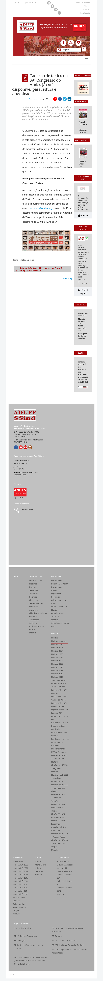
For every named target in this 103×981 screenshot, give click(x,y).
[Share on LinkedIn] (69, 99)
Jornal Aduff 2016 (20, 881)
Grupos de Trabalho (21, 923)
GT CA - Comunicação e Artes (64, 940)
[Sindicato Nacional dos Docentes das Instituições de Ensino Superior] (20, 492)
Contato (32, 629)
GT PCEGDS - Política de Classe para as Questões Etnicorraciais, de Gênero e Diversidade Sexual (30, 960)
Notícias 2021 (57, 660)
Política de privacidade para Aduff (58, 600)
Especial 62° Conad (59, 709)
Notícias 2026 (57, 644)
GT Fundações (20, 940)
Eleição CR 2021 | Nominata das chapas (59, 807)
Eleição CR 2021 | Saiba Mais (59, 822)
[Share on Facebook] (60, 99)
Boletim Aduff (19, 904)
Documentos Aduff (59, 583)
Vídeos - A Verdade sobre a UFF (65, 866)
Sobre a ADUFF (35, 576)
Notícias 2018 (57, 670)
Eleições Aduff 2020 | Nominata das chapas (59, 843)
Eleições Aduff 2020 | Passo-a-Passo (59, 835)
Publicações (18, 857)
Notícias (54, 633)
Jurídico (38, 857)
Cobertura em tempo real (60, 624)
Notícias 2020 (57, 664)
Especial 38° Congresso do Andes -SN (60, 716)
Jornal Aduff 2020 (20, 868)
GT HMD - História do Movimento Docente (28, 946)
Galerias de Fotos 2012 (64, 889)
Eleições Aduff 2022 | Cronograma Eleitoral (59, 758)
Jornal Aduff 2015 (20, 884)
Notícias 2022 (57, 657)
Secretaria (33, 590)
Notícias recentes (58, 641)
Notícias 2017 (57, 673)
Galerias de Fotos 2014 (64, 876)
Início (15, 576)
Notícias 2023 (57, 654)
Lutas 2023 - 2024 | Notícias (60, 691)
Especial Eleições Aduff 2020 (58, 829)
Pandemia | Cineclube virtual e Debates (59, 732)
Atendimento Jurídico (40, 866)
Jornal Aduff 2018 (20, 874)
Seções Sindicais (36, 603)
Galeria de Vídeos (64, 871)
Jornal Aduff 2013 (20, 894)
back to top (67, 278)
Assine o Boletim (36, 626)
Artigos (16, 910)
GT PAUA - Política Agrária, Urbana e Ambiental (67, 930)
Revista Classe (19, 897)
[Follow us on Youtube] (71, 43)
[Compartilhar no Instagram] (55, 99)
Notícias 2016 (57, 677)
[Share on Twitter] (65, 99)
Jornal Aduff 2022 (20, 864)
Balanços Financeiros (34, 598)
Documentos (56, 576)
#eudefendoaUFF (20, 907)
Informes (39, 871)
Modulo (32, 632)
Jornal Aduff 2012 (20, 887)
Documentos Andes (56, 589)
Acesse (84, 215)
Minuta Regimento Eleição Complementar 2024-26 (59, 611)
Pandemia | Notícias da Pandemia (60, 740)
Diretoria (33, 587)
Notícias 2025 (57, 647)
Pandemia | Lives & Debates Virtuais (59, 724)
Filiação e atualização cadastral (38, 615)
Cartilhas (16, 900)
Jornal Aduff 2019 (20, 871)
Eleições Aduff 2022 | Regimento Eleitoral (59, 768)
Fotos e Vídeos (63, 857)
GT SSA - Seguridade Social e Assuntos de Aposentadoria (69, 951)
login (12, 975)
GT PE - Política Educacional (25, 936)
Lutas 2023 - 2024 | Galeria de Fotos (60, 705)
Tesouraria (33, 593)
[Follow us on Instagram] (78, 43)
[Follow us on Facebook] (63, 43)
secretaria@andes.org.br (42, 208)
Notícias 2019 (57, 667)
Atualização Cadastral (34, 621)
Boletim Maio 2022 (82, 164)
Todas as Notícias (58, 680)
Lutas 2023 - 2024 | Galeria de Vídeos (60, 698)
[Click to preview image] (46, 240)
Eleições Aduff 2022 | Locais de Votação (59, 797)
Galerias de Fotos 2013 (64, 883)
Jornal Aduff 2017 (20, 878)
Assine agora (84, 291)
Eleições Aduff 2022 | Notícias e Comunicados (59, 778)
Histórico (33, 583)
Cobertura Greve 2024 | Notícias (58, 685)
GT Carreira (57, 936)
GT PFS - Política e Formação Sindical (68, 945)
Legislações (56, 593)
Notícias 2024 (57, 651)
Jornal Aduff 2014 (20, 891)
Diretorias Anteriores (33, 608)
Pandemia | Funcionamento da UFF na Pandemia (59, 748)
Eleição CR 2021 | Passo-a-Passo (59, 816)
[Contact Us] (25, 447)
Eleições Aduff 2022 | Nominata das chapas (59, 787)
